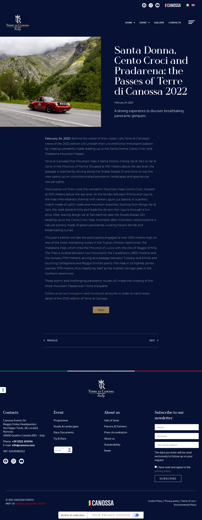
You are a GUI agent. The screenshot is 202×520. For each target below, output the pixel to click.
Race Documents (64, 432)
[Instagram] (151, 5)
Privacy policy (172, 500)
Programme (61, 420)
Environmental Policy (185, 504)
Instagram (76, 293)
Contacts (175, 22)
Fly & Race (60, 438)
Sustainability (112, 444)
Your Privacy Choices (111, 515)
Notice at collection (73, 515)
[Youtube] (157, 5)
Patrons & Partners (115, 426)
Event (143, 22)
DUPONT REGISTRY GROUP (31, 503)
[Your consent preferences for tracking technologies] (3, 390)
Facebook (97, 293)
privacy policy (163, 471)
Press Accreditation (115, 432)
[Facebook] (144, 5)
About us (109, 438)
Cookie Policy (155, 500)
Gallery (159, 22)
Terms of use (188, 500)
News (107, 450)
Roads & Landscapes (66, 426)
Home (128, 22)
